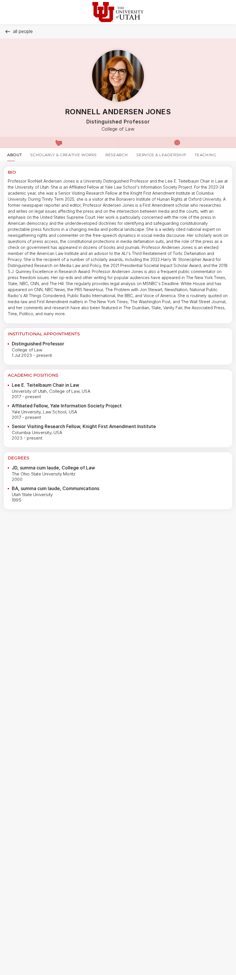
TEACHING (205, 154)
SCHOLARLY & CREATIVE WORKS (63, 154)
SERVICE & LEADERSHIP (161, 154)
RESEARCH (116, 154)
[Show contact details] (59, 142)
